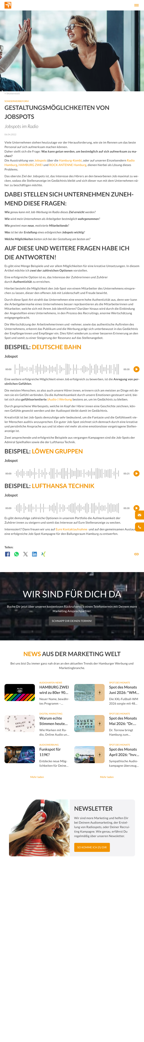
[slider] (67, 369)
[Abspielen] (137, 369)
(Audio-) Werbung (59, 399)
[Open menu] (137, 5)
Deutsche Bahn (56, 347)
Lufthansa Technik (63, 485)
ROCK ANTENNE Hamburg (67, 165)
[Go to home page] (14, 5)
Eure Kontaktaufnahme (72, 529)
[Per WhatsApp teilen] (17, 554)
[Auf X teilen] (25, 554)
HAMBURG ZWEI (31, 165)
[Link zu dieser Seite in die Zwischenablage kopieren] (137, 554)
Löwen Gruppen (57, 451)
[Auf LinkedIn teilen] (35, 554)
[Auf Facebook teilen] (7, 554)
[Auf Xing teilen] (43, 554)
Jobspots (40, 160)
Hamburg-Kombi (70, 160)
